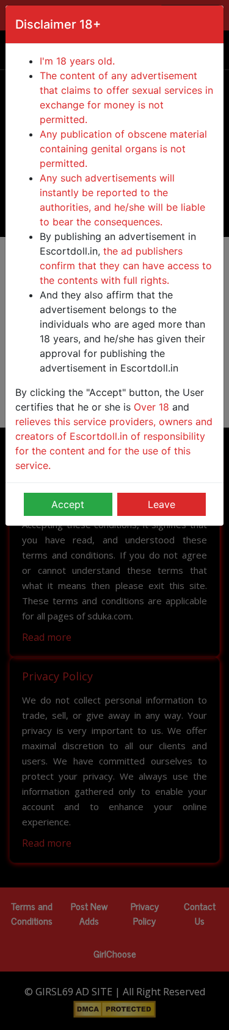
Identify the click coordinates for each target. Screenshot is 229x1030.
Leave (161, 504)
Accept (67, 504)
